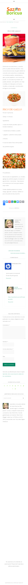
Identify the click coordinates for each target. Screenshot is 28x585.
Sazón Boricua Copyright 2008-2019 (14, 582)
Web (4, 356)
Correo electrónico (8, 349)
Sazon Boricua (16, 288)
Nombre (5, 341)
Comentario (6, 325)
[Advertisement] (14, 439)
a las (13, 265)
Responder (8, 278)
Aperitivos (16, 208)
